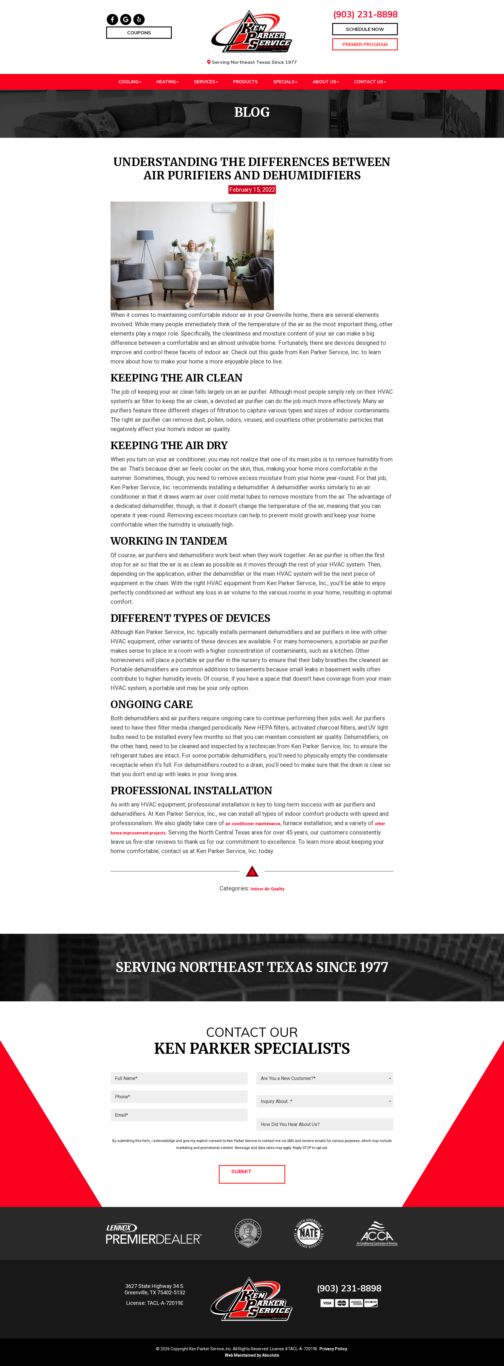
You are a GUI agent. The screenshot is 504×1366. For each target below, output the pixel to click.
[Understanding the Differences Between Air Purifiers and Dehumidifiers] (192, 255)
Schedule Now (365, 29)
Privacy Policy (333, 1348)
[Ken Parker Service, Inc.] (252, 31)
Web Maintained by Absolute (252, 1355)
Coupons (139, 33)
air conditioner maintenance (252, 823)
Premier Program (365, 44)
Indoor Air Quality (267, 889)
